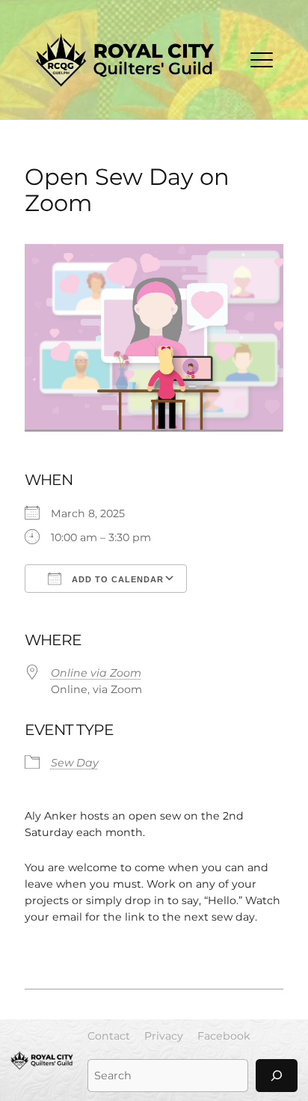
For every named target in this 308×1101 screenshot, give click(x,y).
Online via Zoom (96, 673)
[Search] (277, 1075)
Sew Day (75, 762)
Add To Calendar (116, 579)
